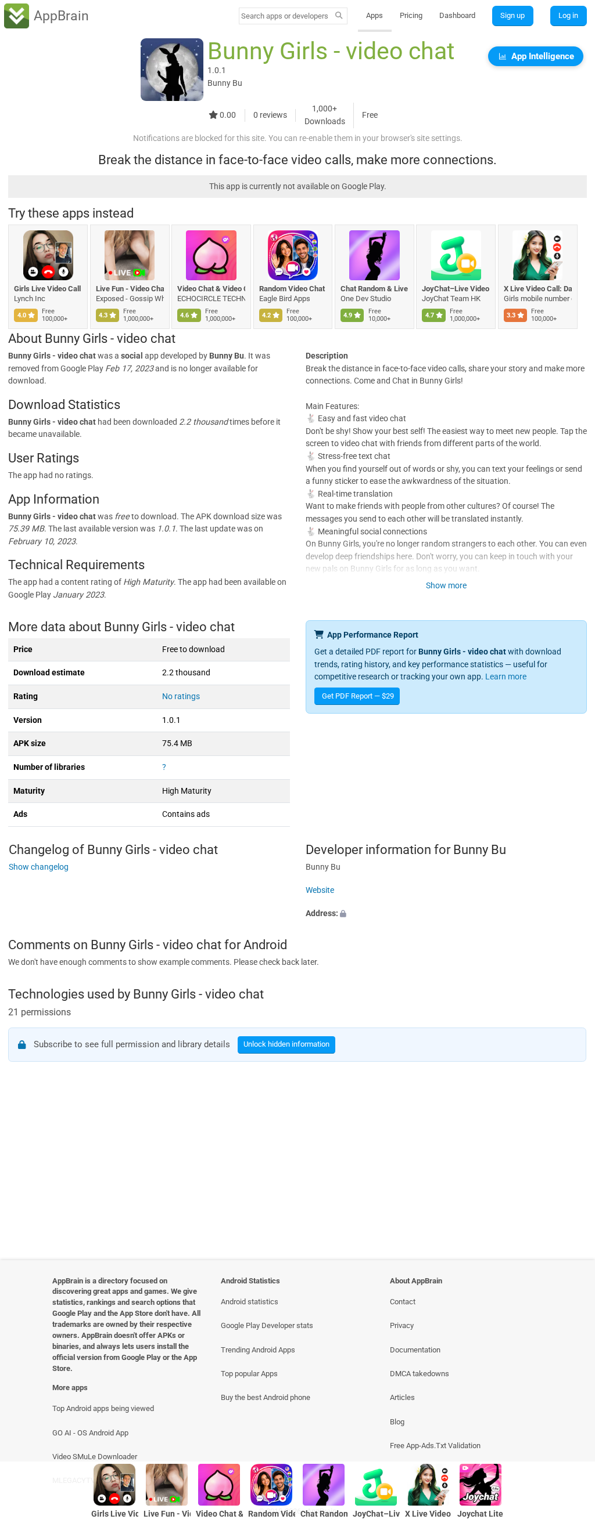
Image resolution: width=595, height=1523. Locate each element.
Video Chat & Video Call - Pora (211, 288)
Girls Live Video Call (47, 288)
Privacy (402, 1325)
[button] (446, 913)
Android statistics (249, 1301)
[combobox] (285, 16)
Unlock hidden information (287, 1044)
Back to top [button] (569, 1427)
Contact (402, 1301)
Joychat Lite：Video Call (480, 1514)
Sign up (512, 15)
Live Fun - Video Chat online (130, 288)
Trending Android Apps (258, 1349)
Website (320, 890)
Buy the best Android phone (265, 1397)
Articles (402, 1397)
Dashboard (457, 15)
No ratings (181, 696)
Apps (374, 15)
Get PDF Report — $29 (358, 696)
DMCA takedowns (419, 1373)
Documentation (415, 1349)
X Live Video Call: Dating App (538, 288)
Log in (568, 15)
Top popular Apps (249, 1373)
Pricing (411, 15)
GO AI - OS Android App (90, 1432)
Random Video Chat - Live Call (293, 288)
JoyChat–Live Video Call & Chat (456, 288)
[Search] (339, 16)
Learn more (505, 677)
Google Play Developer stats (267, 1325)
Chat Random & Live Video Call (374, 288)
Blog (397, 1421)
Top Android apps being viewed (103, 1408)
